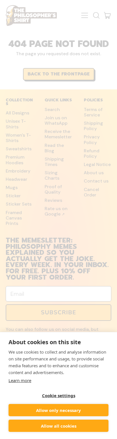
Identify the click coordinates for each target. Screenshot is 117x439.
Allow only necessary (58, 410)
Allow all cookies (58, 426)
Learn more (20, 380)
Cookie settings (58, 395)
